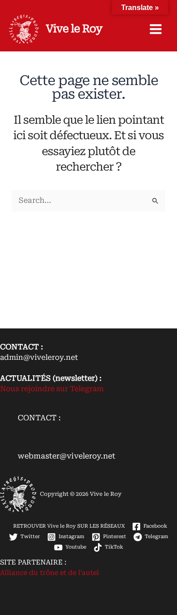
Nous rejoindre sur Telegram (51, 388)
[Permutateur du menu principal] (155, 29)
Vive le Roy (74, 28)
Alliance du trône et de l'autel (49, 573)
